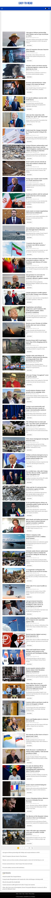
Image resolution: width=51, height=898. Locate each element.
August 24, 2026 (36, 37)
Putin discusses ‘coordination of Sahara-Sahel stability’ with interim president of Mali (37, 751)
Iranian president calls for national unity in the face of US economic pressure (37, 195)
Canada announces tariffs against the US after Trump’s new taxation (36, 293)
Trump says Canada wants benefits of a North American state (37, 179)
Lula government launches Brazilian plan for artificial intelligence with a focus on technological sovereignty (34, 603)
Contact (26, 893)
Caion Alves (29, 819)
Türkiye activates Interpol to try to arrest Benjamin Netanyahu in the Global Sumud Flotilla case (37, 456)
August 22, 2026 (36, 328)
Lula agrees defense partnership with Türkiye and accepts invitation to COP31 (37, 34)
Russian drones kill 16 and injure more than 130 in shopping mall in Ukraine (36, 342)
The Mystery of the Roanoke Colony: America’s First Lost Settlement (37, 817)
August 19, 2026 (36, 772)
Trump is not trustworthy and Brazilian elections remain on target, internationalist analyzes (36, 408)
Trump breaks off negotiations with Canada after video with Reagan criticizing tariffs (22, 879)
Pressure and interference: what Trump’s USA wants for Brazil (36, 83)
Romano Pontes (29, 70)
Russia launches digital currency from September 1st (36, 635)
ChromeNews (26, 896)
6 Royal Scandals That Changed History (11, 876)
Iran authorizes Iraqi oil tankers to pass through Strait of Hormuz (37, 229)
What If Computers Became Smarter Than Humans (14, 856)
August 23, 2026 (36, 135)
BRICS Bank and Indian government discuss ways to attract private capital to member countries (37, 521)
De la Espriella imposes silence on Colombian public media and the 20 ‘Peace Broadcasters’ (37, 504)
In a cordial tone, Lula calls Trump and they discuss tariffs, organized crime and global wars (37, 472)
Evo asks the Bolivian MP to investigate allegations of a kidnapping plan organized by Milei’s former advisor (35, 768)
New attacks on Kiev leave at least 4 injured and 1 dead (37, 735)
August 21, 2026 (36, 442)
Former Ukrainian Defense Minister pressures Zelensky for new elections (37, 800)
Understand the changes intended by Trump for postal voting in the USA (36, 131)
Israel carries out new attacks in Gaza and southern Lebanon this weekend (36, 163)
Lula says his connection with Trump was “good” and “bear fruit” (37, 115)
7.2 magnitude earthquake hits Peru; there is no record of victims (36, 570)
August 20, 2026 (36, 623)
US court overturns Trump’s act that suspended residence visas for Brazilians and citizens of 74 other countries (37, 261)
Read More (29, 45)
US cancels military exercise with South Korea (13, 867)
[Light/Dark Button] (46, 8)
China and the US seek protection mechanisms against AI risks (36, 488)
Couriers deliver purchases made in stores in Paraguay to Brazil (37, 703)
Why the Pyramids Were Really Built (11, 882)
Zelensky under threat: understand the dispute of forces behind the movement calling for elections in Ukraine (37, 553)
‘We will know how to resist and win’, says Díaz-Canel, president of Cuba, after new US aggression (36, 423)
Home (17, 893)
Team (23, 893)
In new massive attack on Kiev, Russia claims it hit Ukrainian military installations (35, 670)
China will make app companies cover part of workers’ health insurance (36, 832)
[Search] (49, 8)
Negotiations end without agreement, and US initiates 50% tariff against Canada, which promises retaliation (36, 309)
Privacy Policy (31, 893)
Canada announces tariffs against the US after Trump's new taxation (18, 884)
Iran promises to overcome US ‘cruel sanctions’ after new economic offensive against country (37, 276)
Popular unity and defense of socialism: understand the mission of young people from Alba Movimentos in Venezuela (36, 358)
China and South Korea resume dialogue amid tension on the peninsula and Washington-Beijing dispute (36, 652)
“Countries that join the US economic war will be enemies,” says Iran (36, 245)
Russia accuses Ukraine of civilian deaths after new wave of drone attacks (36, 325)
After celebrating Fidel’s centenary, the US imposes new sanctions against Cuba (37, 619)
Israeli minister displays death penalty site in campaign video (35, 391)
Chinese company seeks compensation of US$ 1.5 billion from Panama (36, 536)
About (20, 893)
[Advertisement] (14, 22)
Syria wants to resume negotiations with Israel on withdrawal (37, 212)
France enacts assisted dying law (36, 785)
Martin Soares (29, 37)
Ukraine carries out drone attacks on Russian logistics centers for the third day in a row (37, 67)
